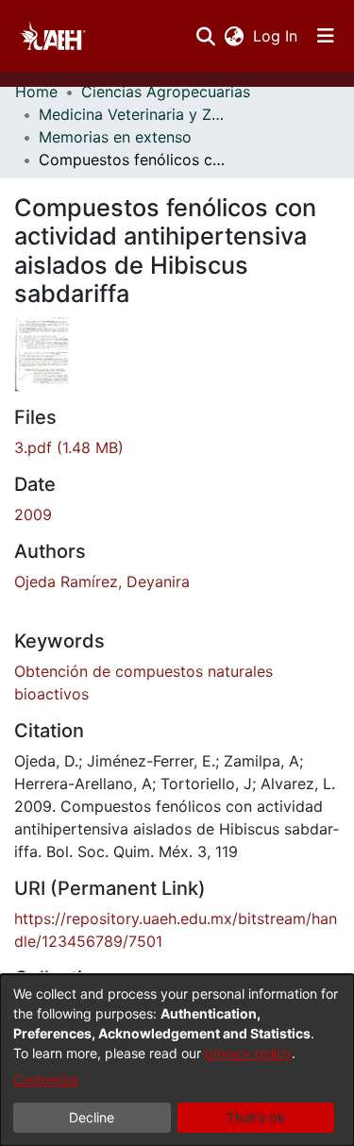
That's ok (256, 1117)
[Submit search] (205, 36)
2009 (33, 514)
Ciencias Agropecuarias (165, 91)
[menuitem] (233, 36)
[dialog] (177, 1060)
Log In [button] (276, 35)
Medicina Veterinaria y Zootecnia (133, 114)
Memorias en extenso (115, 136)
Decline (91, 1117)
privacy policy (248, 1053)
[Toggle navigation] (326, 36)
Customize (45, 1079)
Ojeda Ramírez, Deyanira (102, 581)
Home (36, 91)
